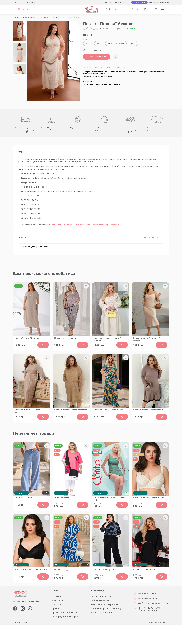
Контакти (56, 604)
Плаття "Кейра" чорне (144, 569)
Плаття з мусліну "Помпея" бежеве (107, 339)
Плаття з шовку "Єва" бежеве (108, 410)
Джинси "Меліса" (23, 498)
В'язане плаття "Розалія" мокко (149, 410)
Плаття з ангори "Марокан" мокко (28, 411)
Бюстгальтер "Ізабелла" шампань (150, 498)
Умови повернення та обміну (106, 608)
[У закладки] (115, 56)
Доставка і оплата (29, 2)
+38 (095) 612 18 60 (106, 2)
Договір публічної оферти (65, 616)
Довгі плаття (56, 225)
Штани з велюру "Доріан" (106, 569)
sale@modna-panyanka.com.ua (159, 2)
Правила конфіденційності (65, 612)
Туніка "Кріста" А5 (63, 498)
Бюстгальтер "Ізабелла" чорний (31, 569)
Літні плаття (67, 225)
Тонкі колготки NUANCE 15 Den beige (109, 499)
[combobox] (122, 9)
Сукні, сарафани (112, 225)
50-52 (88, 43)
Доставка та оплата (101, 596)
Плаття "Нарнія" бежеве (27, 338)
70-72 (132, 43)
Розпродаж (57, 600)
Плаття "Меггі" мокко (65, 338)
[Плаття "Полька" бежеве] (53, 100)
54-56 (99, 43)
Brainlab (166, 622)
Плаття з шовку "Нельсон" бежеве (146, 339)
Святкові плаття (98, 225)
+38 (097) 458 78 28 (121, 2)
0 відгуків (104, 29)
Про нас (15, 2)
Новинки (56, 596)
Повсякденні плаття (82, 225)
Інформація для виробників (105, 604)
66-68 (121, 43)
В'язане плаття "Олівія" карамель (70, 410)
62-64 (110, 43)
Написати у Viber (140, 2)
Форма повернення (101, 612)
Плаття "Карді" (61, 569)
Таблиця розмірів (100, 600)
